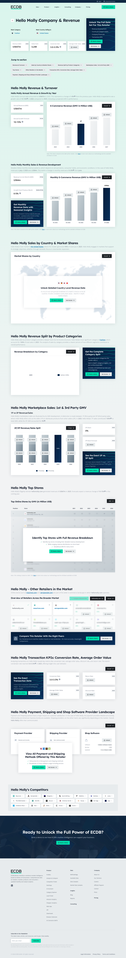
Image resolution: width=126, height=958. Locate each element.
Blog (71, 895)
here (79, 154)
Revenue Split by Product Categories (69, 65)
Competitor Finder (52, 882)
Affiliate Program (99, 885)
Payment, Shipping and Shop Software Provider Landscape (30, 75)
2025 (110, 501)
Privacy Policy (96, 954)
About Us (96, 874)
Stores (109, 598)
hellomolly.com (96, 598)
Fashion (17, 33)
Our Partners (98, 878)
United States (44, 33)
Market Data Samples (76, 885)
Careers (96, 881)
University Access (110, 1)
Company (78, 7)
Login (99, 1)
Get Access (94, 46)
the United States (37, 247)
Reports (72, 898)
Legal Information (86, 954)
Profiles (49, 874)
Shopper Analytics (52, 903)
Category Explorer (52, 892)
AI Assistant (50, 889)
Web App (49, 906)
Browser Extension (52, 917)
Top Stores (16, 70)
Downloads (50, 913)
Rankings (49, 885)
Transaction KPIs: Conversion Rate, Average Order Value (66, 70)
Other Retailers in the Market (34, 70)
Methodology (74, 874)
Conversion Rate (55, 676)
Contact (96, 889)
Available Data (74, 878)
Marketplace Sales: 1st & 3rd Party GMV (97, 65)
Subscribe (36, 940)
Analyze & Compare (52, 878)
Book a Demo (109, 7)
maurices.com (31, 593)
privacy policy (24, 946)
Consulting (68, 7)
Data (37, 7)
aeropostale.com (46, 593)
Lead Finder (50, 896)
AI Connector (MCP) (52, 920)
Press (95, 892)
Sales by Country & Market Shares (41, 65)
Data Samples (74, 881)
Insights (56, 7)
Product (46, 7)
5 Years (70, 428)
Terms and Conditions (108, 954)
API (47, 910)
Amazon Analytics (52, 899)
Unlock (75, 47)
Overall (106, 106)
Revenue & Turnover (19, 65)
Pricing (88, 7)
